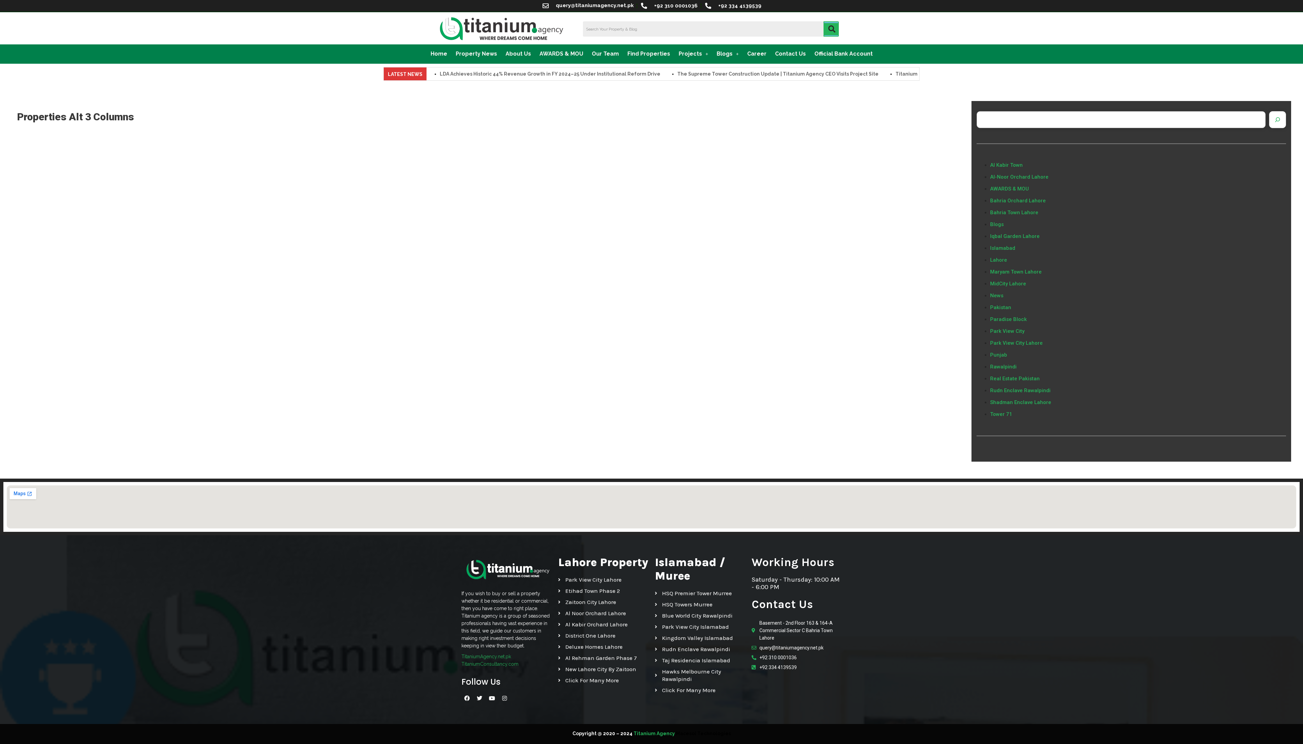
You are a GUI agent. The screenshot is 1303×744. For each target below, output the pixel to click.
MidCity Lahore (1008, 284)
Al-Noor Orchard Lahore (1019, 177)
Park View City (1007, 331)
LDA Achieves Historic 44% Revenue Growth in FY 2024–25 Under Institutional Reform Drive (517, 74)
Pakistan (1000, 307)
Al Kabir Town (1006, 165)
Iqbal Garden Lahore (1015, 236)
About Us (518, 54)
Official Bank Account (843, 54)
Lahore (998, 260)
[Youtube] (492, 698)
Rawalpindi (1003, 367)
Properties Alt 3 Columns (75, 117)
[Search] (1277, 119)
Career (757, 54)
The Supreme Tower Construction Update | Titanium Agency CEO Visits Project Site (745, 74)
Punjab (998, 355)
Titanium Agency (654, 733)
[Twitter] (479, 698)
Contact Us (790, 54)
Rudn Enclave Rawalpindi (1020, 390)
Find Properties (648, 54)
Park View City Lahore (1016, 343)
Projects (690, 54)
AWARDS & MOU (561, 54)
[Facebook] (466, 698)
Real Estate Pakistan (1015, 379)
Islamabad (1002, 248)
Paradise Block (1008, 319)
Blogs (725, 54)
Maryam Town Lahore (1016, 272)
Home (439, 54)
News (996, 296)
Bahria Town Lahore (1014, 212)
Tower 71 (1001, 414)
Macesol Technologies (703, 733)
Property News (476, 54)
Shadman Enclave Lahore (1020, 402)
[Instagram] (504, 698)
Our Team (605, 54)
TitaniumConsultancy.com (489, 664)
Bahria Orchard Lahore (1018, 201)
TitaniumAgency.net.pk (486, 656)
